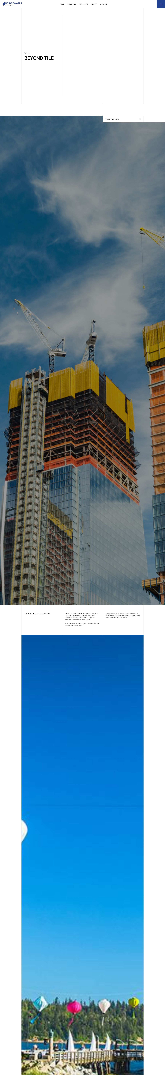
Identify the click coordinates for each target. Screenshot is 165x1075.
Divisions (72, 4)
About (94, 4)
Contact (104, 4)
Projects (83, 4)
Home (61, 4)
